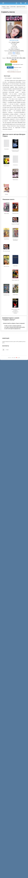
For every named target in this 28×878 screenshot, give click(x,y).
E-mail (7, 349)
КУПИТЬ (14, 61)
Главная (3, 6)
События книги (14, 55)
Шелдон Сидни (15, 42)
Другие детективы (21, 6)
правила (20, 341)
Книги (8, 6)
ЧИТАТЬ (8, 64)
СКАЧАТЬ (10, 67)
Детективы (12, 6)
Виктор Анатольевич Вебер (17, 50)
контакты (11, 341)
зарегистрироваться (15, 328)
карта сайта (16, 341)
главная (3, 341)
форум (7, 341)
